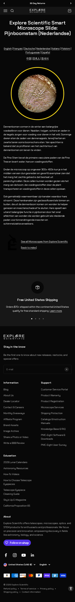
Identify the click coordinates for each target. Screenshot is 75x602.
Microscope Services (52, 407)
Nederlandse (43, 48)
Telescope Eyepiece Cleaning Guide (14, 491)
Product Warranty (51, 395)
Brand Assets (10, 425)
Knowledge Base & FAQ (53, 428)
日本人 (36, 58)
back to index (29, 247)
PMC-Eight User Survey (53, 444)
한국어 (45, 58)
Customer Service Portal (54, 389)
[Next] (71, 3)
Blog (5, 389)
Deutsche (29, 48)
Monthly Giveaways (14, 413)
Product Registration (52, 401)
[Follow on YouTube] (23, 555)
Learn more (56, 310)
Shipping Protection (52, 413)
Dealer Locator (11, 401)
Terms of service (28, 588)
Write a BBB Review (13, 443)
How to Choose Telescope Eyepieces (17, 482)
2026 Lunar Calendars (15, 462)
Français (17, 48)
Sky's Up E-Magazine (14, 499)
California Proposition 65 (16, 505)
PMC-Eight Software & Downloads (53, 436)
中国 (28, 58)
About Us (8, 395)
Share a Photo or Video (15, 437)
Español (45, 52)
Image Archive (11, 431)
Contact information (31, 592)
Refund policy (10, 588)
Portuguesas (32, 52)
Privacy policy (47, 588)
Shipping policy (10, 592)
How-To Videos (11, 474)
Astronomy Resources (15, 468)
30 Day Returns (37, 3)
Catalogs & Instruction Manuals (53, 421)
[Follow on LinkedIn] (32, 555)
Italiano (56, 48)
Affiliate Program (12, 419)
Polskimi (65, 48)
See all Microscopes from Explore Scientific (44, 241)
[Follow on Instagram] (14, 555)
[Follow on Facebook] (5, 555)
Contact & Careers (13, 407)
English (8, 48)
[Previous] (4, 3)
